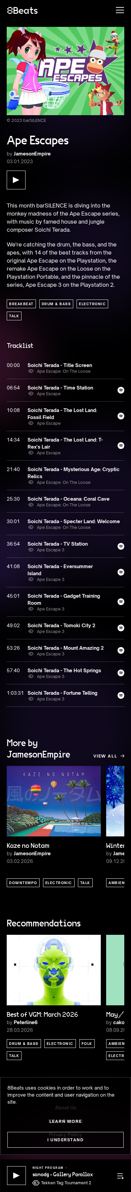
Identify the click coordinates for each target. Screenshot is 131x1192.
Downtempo (23, 883)
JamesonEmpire (32, 153)
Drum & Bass (56, 304)
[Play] (16, 1175)
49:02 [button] (13, 625)
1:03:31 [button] (14, 693)
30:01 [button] (13, 521)
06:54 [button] (13, 388)
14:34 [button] (13, 440)
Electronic (92, 304)
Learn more (65, 1121)
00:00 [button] (13, 365)
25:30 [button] (13, 499)
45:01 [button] (13, 596)
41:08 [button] (13, 566)
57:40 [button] (13, 670)
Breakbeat (21, 304)
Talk (14, 316)
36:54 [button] (13, 544)
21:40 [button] (13, 469)
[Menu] (116, 10)
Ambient (118, 883)
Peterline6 (26, 1022)
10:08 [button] (13, 410)
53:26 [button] (13, 648)
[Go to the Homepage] (22, 10)
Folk (87, 1044)
